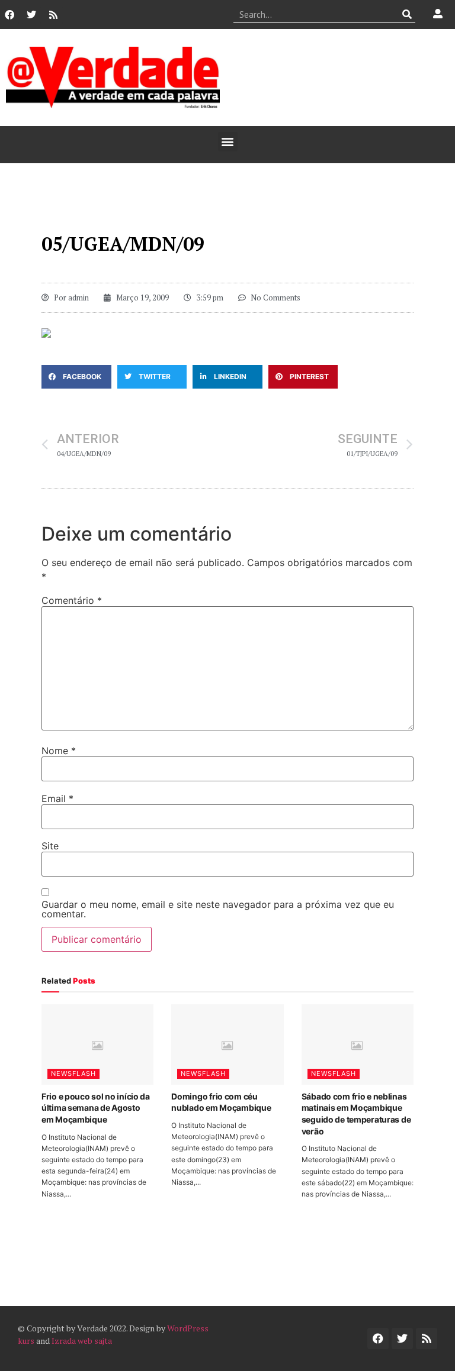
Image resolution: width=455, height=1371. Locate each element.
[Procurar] (406, 14)
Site (50, 846)
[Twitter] (31, 14)
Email (57, 798)
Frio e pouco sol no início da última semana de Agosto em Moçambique (95, 1107)
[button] (228, 141)
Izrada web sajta (82, 1340)
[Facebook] (9, 14)
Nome (58, 750)
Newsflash (73, 1073)
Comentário (71, 600)
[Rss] (53, 14)
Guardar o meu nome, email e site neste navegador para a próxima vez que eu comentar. (217, 909)
